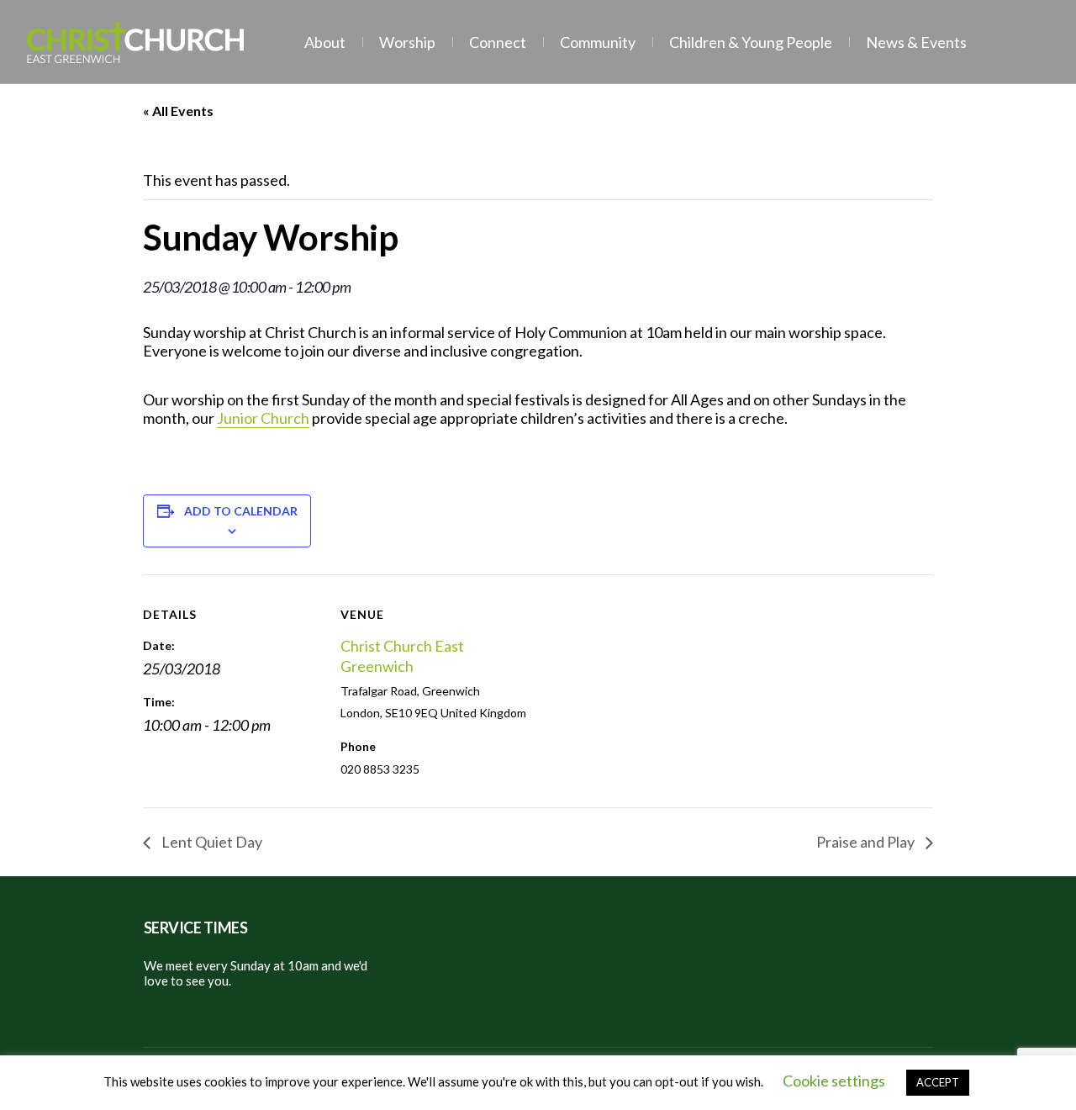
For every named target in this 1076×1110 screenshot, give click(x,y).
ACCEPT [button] (937, 1082)
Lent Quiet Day (210, 841)
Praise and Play (866, 841)
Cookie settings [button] (834, 1080)
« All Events (178, 111)
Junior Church (263, 418)
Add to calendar (241, 511)
